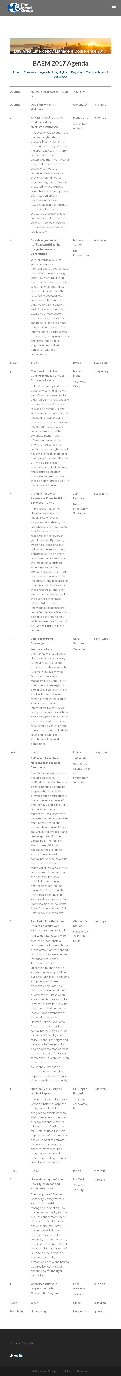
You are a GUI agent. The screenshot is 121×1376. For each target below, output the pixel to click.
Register (76, 72)
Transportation (96, 72)
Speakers (30, 72)
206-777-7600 (27, 1343)
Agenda (45, 72)
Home (16, 72)
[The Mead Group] (20, 7)
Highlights (60, 72)
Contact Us (60, 76)
